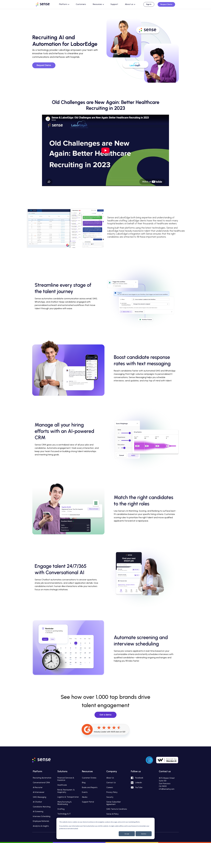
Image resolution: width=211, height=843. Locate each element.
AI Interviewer (38, 792)
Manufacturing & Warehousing (64, 803)
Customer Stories (89, 778)
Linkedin (138, 782)
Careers (109, 787)
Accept (127, 834)
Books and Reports (89, 787)
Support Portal (88, 802)
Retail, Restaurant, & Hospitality (66, 791)
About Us (110, 778)
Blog (83, 782)
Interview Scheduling (41, 816)
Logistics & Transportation (68, 797)
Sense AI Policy (112, 814)
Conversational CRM (41, 782)
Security (109, 797)
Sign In (148, 4)
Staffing (60, 809)
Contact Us (111, 782)
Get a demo (105, 714)
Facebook (139, 778)
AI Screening (38, 811)
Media (84, 797)
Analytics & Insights (41, 826)
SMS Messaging (39, 797)
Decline (143, 834)
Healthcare (62, 785)
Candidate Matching (41, 807)
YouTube (138, 787)
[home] (45, 4)
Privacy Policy (111, 792)
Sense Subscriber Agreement (113, 803)
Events (84, 792)
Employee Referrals (41, 821)
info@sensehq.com (166, 789)
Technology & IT (64, 814)
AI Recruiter (37, 787)
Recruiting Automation (42, 778)
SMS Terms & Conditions (116, 809)
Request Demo (166, 4)
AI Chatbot (37, 802)
